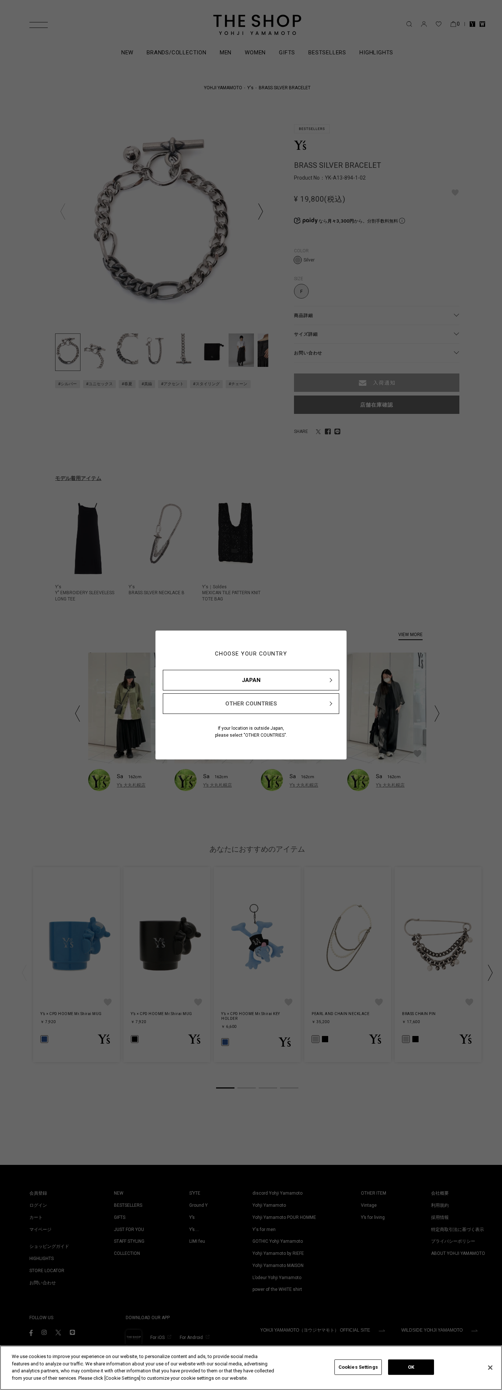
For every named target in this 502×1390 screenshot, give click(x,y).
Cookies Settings (358, 1367)
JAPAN (251, 680)
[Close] (490, 1368)
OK (411, 1367)
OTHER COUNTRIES (251, 703)
